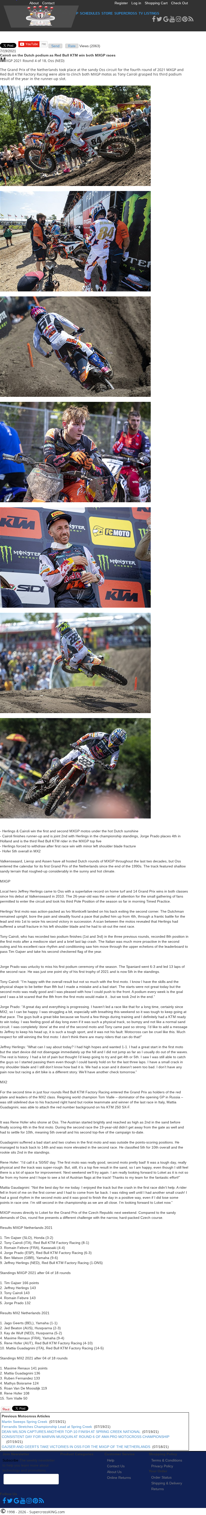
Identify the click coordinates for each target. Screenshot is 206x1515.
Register (121, 3)
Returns (157, 1489)
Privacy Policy (162, 1466)
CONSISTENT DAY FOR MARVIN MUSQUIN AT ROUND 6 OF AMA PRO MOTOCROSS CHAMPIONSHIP (85, 1437)
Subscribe (10, 1460)
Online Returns (119, 1478)
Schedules (90, 13)
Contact (48, 3)
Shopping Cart (156, 3)
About (34, 3)
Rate (72, 46)
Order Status (161, 1477)
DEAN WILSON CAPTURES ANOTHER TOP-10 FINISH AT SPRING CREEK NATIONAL (71, 1432)
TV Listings (149, 13)
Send (55, 46)
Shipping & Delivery (166, 1483)
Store (107, 13)
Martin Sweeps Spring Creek (24, 1422)
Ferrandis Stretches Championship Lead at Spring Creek (47, 1427)
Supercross (125, 13)
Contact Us (116, 1466)
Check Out (179, 3)
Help (110, 1460)
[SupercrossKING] (41, 17)
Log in (136, 3)
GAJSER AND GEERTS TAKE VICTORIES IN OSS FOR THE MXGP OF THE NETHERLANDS (76, 1447)
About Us (114, 1472)
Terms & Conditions (166, 1460)
